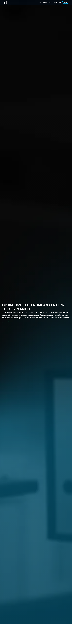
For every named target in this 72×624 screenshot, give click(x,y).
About (40, 2)
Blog (60, 2)
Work (50, 2)
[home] (6, 2)
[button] (40, 2)
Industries (55, 2)
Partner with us (7, 321)
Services (45, 2)
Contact (65, 2)
